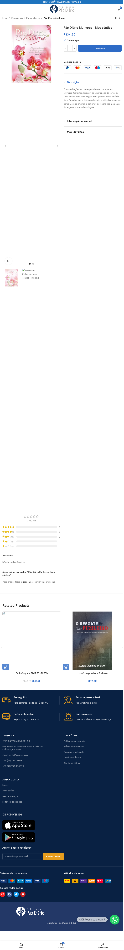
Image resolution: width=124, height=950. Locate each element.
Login (5, 785)
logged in (25, 581)
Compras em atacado (74, 752)
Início (4, 18)
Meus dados (8, 790)
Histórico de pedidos (12, 801)
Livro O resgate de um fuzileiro (92, 673)
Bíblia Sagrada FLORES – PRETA (32, 673)
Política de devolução (74, 746)
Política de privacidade (74, 741)
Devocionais (17, 18)
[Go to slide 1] (30, 264)
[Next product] (120, 18)
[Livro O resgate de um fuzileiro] (92, 641)
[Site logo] (62, 8)
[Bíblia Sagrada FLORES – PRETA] (31, 641)
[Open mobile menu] (4, 9)
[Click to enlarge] (8, 261)
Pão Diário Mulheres (54, 18)
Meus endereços (10, 796)
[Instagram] (2, 894)
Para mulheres (33, 18)
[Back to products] (116, 18)
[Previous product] (112, 18)
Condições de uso (72, 757)
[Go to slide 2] (33, 264)
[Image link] (24, 880)
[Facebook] (9, 894)
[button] (5, 146)
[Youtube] (23, 894)
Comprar (100, 48)
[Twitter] (16, 894)
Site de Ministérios (72, 763)
